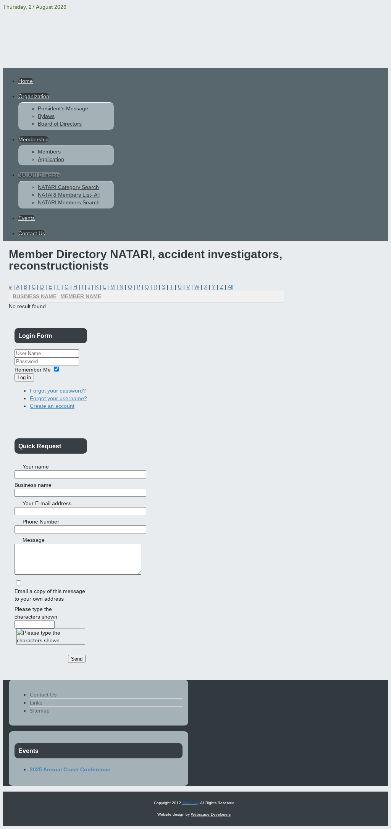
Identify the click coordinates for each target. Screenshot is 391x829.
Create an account (52, 406)
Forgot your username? (58, 398)
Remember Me (33, 370)
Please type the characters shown (36, 613)
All (230, 287)
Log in (24, 377)
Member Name (80, 296)
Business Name (35, 296)
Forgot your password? (58, 391)
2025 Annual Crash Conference (70, 769)
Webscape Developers (211, 814)
